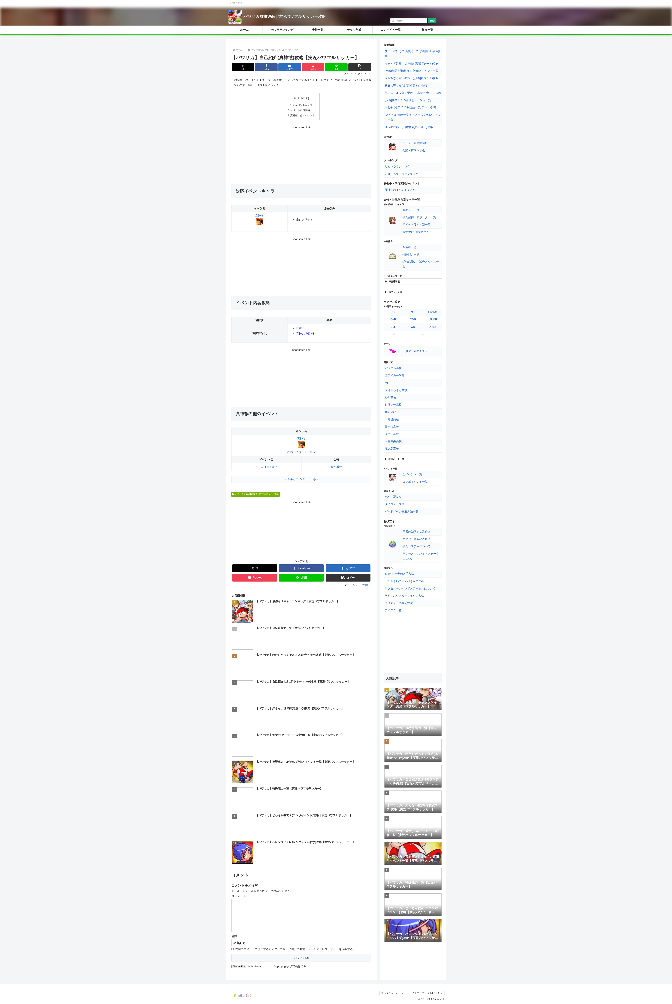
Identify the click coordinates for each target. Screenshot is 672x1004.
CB (413, 326)
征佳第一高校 (393, 404)
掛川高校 (390, 397)
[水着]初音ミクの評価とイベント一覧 (408, 100)
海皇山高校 (392, 434)
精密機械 (336, 466)
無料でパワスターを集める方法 (404, 595)
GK (393, 334)
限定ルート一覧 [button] (396, 459)
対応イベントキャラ (301, 105)
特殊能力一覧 (410, 254)
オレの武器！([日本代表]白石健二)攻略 (409, 127)
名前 (234, 936)
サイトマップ (417, 993)
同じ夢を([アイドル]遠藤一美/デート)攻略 (410, 107)
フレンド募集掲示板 (415, 143)
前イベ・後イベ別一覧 (416, 224)
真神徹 (259, 215)
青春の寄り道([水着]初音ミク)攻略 (406, 85)
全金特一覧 (409, 247)
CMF (413, 319)
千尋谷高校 (392, 419)
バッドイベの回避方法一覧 (401, 511)
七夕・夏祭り (393, 496)
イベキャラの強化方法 (399, 603)
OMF (393, 319)
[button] (359, 67)
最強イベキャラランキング (401, 173)
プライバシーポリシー (393, 993)
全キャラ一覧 (410, 210)
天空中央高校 (393, 441)
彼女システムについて (416, 546)
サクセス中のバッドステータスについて (410, 588)
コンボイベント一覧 (415, 481)
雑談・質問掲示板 (413, 150)
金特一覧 (317, 29)
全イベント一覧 (412, 474)
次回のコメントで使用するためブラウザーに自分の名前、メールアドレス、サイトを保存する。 (295, 949)
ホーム (244, 29)
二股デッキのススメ (415, 351)
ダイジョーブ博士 (396, 504)
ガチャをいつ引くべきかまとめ (404, 581)
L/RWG (432, 312)
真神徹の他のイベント (302, 115)
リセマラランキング (280, 29)
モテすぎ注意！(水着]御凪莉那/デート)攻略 (411, 63)
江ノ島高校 (392, 448)
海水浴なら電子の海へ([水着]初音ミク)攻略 (411, 78)
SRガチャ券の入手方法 (399, 573)
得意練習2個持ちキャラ (417, 231)
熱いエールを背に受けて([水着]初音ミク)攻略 (413, 92)
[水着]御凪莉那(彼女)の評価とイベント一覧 (411, 70)
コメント (238, 895)
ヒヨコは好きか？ (266, 466)
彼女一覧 (427, 29)
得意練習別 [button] (394, 281)
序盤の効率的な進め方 (416, 531)
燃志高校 (390, 412)
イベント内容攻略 (300, 110)
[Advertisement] (301, 154)
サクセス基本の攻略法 (416, 538)
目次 (296, 98)
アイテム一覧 (393, 610)
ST (413, 312)
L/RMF (432, 319)
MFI (387, 382)
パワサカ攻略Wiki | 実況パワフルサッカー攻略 (285, 16)
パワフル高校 (393, 368)
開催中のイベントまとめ (400, 189)
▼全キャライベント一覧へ (301, 479)
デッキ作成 (354, 29)
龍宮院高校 (392, 426)
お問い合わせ (435, 993)
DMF (393, 326)
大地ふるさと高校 (396, 390)
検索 (432, 20)
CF (393, 312)
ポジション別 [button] (395, 292)
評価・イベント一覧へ (301, 452)
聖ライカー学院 (394, 375)
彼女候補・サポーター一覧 (419, 217)
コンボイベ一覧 (391, 29)
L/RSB (432, 326)
